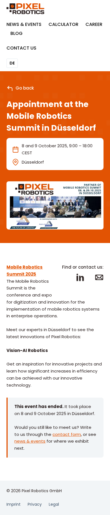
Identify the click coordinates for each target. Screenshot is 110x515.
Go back (25, 88)
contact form (66, 434)
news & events (29, 441)
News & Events (23, 24)
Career (93, 24)
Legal (54, 504)
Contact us (21, 48)
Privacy (35, 504)
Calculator (63, 24)
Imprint (13, 504)
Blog (16, 33)
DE (12, 63)
